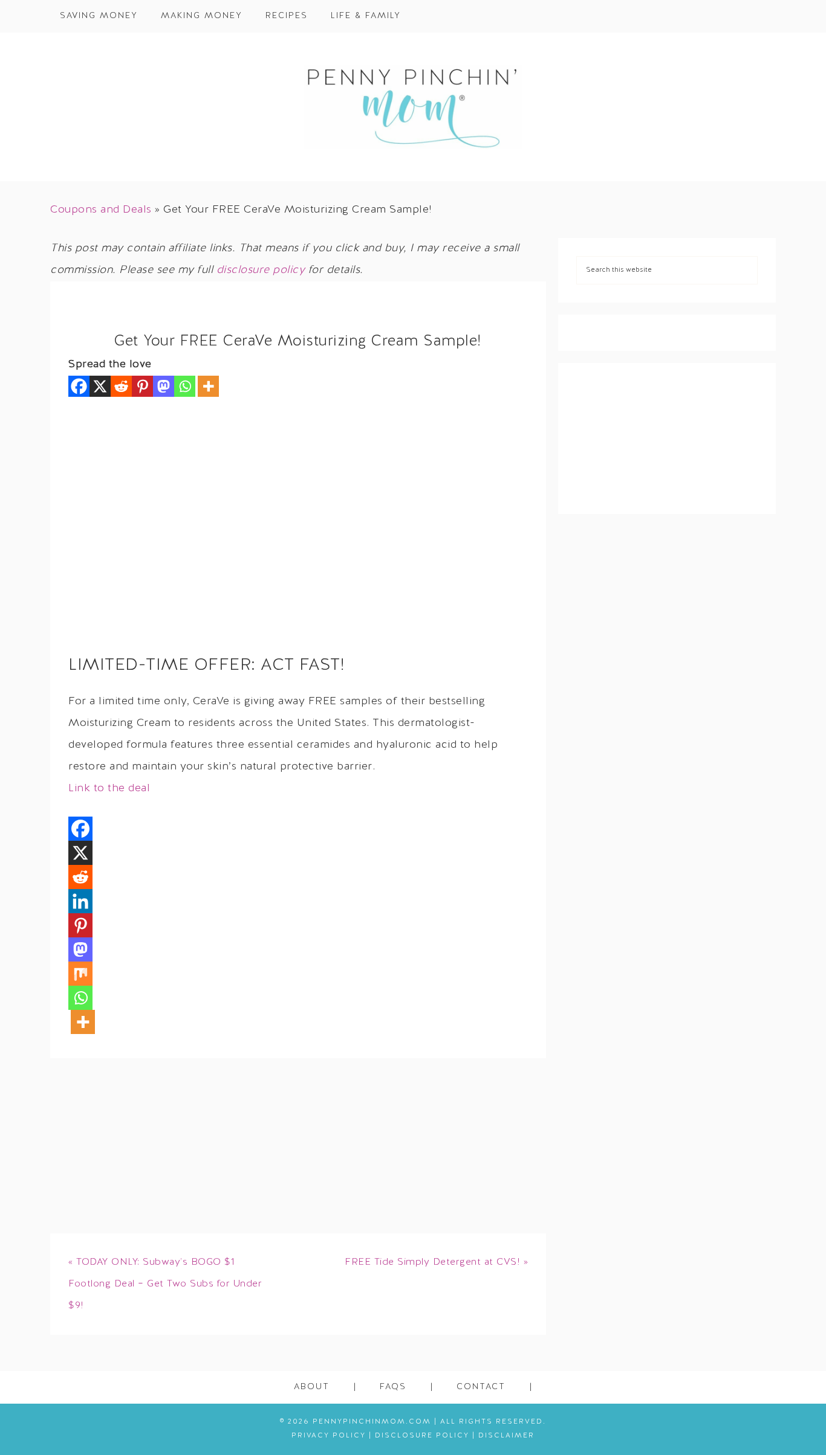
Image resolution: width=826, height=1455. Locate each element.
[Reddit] (121, 386)
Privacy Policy (328, 1435)
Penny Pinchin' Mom (413, 107)
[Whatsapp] (184, 386)
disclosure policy (260, 270)
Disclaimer (506, 1435)
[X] (100, 386)
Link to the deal (109, 788)
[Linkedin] (80, 901)
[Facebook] (78, 386)
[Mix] (80, 974)
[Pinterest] (142, 386)
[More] (208, 386)
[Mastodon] (163, 386)
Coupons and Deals (101, 210)
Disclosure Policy (422, 1435)
